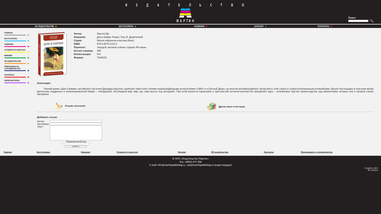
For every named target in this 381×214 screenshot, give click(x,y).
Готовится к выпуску (127, 152)
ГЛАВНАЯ (8, 33)
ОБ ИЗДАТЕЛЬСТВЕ (44, 26)
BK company (373, 170)
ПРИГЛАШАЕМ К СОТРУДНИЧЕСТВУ (12, 68)
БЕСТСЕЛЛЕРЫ (126, 26)
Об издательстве (219, 152)
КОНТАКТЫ (323, 26)
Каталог (182, 152)
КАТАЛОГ (259, 26)
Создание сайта (371, 168)
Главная (8, 152)
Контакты (269, 152)
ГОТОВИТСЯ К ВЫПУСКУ (15, 50)
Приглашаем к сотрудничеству (317, 152)
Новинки (85, 152)
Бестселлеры (43, 152)
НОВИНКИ (200, 26)
